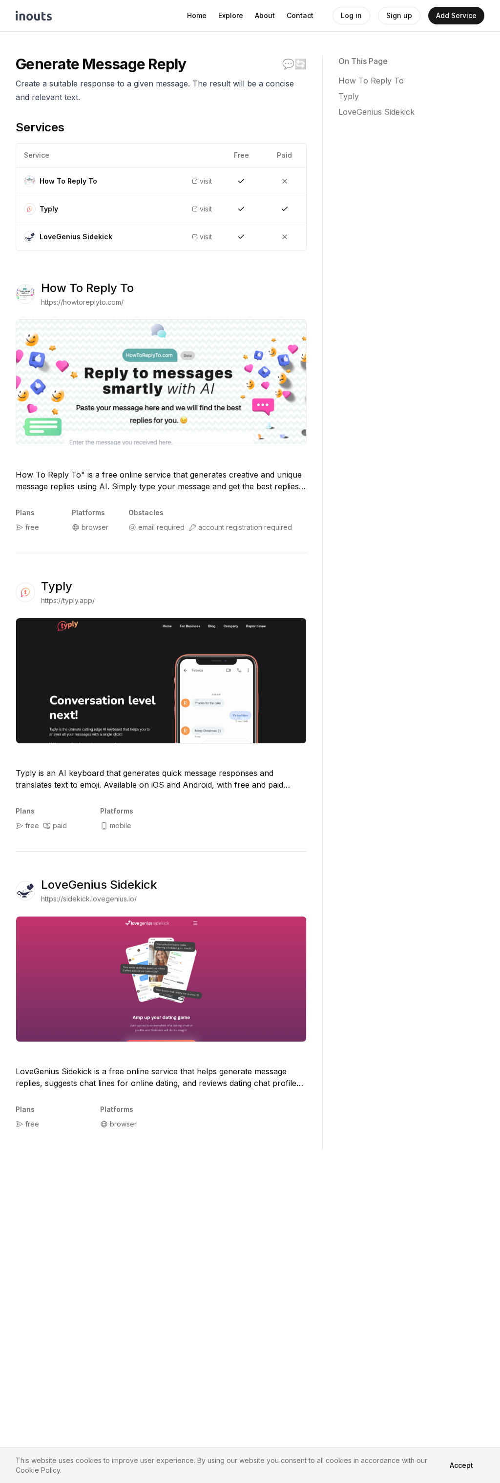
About (265, 15)
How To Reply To (87, 288)
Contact (300, 15)
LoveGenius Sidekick (99, 884)
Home (197, 15)
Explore (230, 15)
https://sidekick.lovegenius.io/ (89, 899)
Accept (461, 1465)
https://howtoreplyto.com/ (82, 302)
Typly (56, 586)
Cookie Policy (38, 1470)
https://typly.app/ (68, 600)
